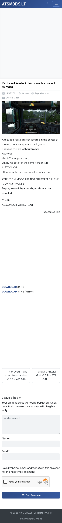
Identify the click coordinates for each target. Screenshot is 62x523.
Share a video (13, 98)
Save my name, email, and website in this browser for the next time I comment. (31, 470)
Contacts (38, 512)
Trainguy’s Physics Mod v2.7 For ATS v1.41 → (45, 375)
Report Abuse (42, 93)
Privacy (48, 512)
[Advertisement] (31, 43)
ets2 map (25, 518)
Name (6, 438)
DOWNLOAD (9, 286)
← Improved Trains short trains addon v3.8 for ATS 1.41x (16, 375)
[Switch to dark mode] (48, 4)
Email (6, 451)
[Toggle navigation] (56, 4)
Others (25, 93)
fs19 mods (36, 518)
